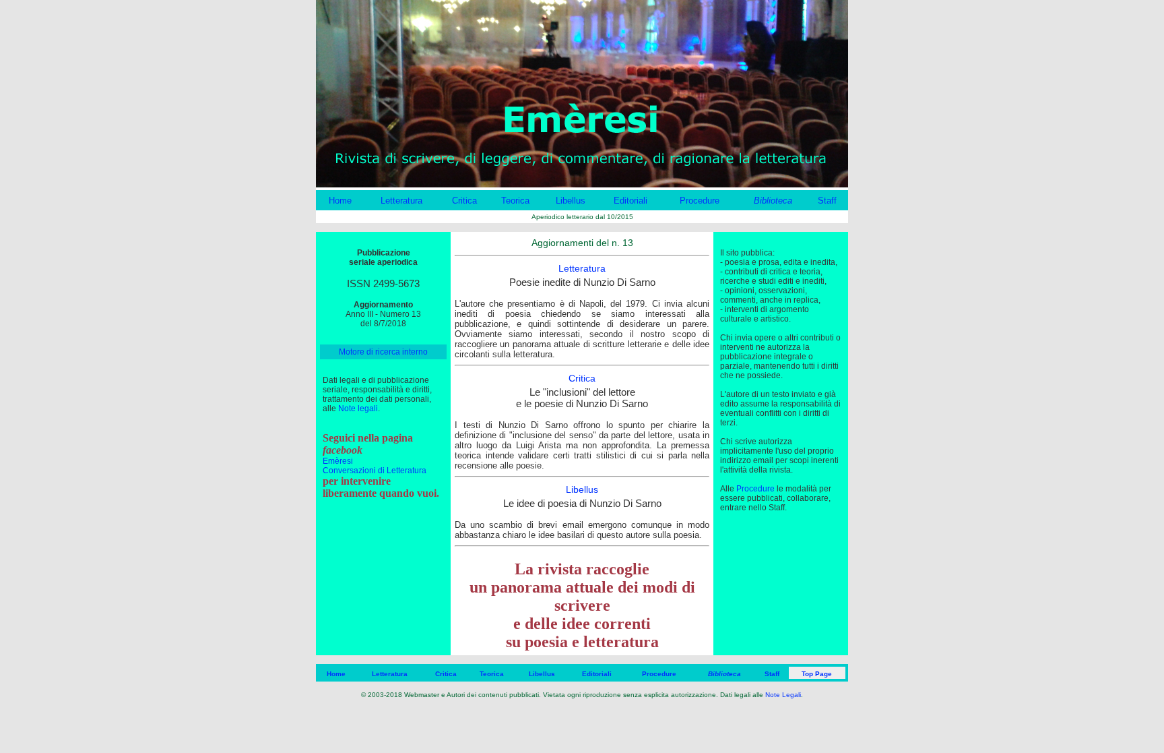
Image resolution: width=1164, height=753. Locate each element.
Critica (464, 200)
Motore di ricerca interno (383, 352)
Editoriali (630, 200)
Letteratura (401, 200)
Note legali (358, 408)
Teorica (515, 200)
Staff (827, 200)
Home (340, 200)
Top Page (817, 673)
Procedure (699, 200)
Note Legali (783, 694)
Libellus (570, 200)
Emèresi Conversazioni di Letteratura (374, 465)
